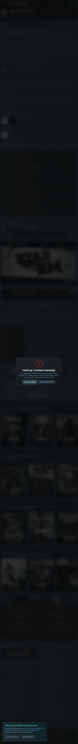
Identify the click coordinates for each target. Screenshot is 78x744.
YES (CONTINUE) (30, 382)
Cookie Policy (29, 728)
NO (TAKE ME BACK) (47, 382)
